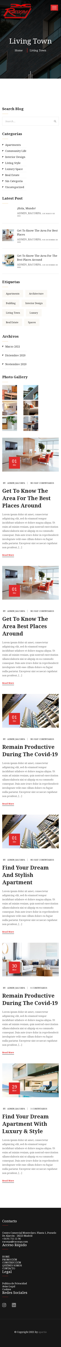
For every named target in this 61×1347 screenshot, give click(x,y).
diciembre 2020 (15, 355)
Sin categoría (14, 181)
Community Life (15, 151)
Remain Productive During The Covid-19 (30, 750)
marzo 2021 (12, 346)
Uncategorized (14, 187)
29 (14, 1088)
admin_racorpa (16, 483)
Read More (8, 555)
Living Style (13, 163)
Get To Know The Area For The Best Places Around (26, 498)
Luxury (34, 312)
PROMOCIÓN (9, 1259)
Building (11, 303)
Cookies (6, 1289)
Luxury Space (14, 169)
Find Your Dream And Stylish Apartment (25, 875)
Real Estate (12, 175)
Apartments (13, 145)
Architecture (36, 293)
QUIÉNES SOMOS (12, 1265)
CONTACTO (8, 1268)
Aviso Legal (8, 1286)
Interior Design (15, 157)
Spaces (32, 322)
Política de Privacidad (14, 1283)
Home (19, 50)
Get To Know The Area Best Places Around (25, 626)
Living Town (38, 50)
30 (14, 967)
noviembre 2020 (16, 364)
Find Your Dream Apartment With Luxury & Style (25, 1124)
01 (14, 462)
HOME (6, 1256)
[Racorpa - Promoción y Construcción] (17, 11)
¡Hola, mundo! (26, 208)
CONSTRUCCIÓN (11, 1262)
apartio (42, 1332)
